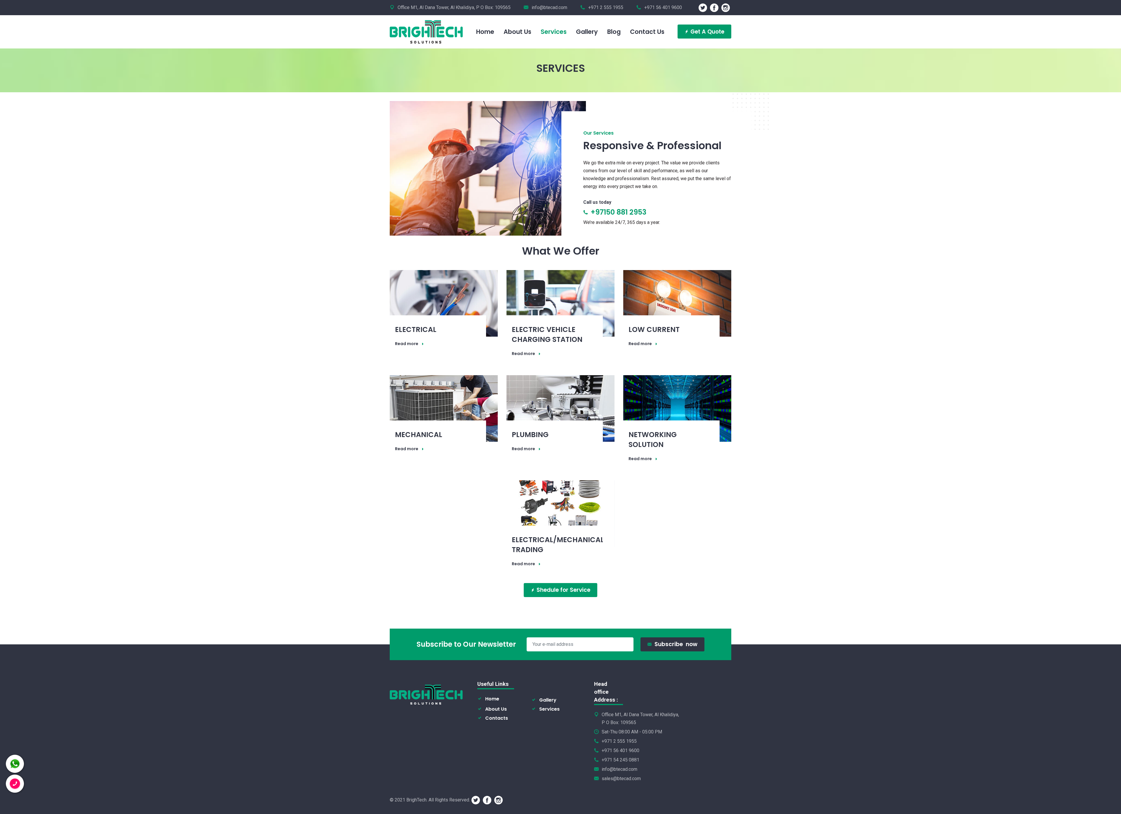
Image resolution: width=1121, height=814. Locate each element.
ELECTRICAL (415, 329)
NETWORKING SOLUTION (653, 439)
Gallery (547, 700)
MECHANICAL (418, 434)
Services (549, 709)
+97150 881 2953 (617, 212)
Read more (406, 344)
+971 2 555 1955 (619, 741)
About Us (496, 709)
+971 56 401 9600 (620, 750)
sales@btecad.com (621, 778)
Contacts (496, 718)
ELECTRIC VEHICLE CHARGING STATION (547, 334)
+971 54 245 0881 (620, 760)
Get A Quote (707, 32)
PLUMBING (530, 434)
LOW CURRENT (654, 329)
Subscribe (676, 644)
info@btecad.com (549, 7)
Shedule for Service (563, 590)
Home (492, 698)
